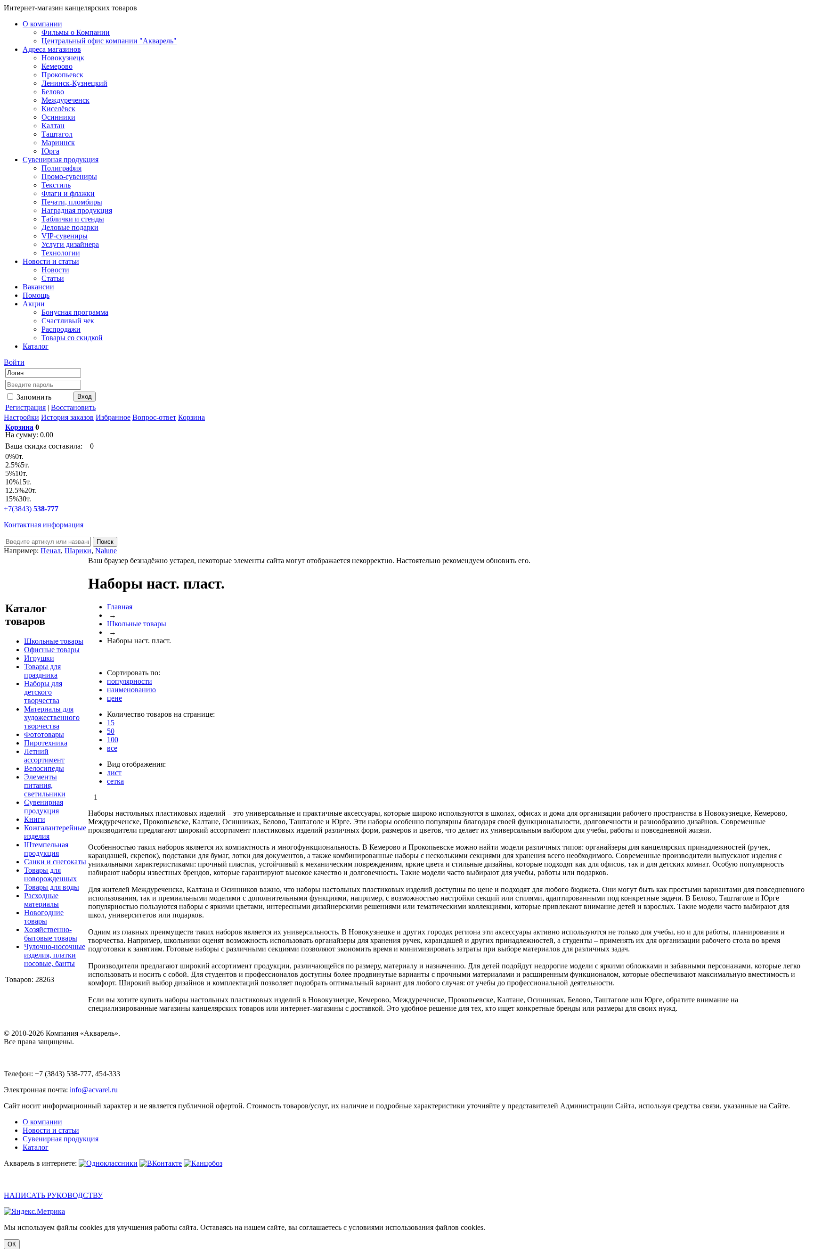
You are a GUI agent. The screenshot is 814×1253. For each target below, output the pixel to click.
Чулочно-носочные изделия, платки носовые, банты (54, 954)
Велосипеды (44, 768)
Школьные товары (53, 641)
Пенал (51, 551)
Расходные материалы (41, 900)
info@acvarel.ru (94, 1090)
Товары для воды (51, 887)
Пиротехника (45, 743)
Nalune (106, 551)
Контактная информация (43, 525)
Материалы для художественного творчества (52, 717)
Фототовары (44, 734)
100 (112, 740)
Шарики (78, 551)
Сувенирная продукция (43, 806)
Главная (119, 607)
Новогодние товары (44, 917)
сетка (115, 781)
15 (110, 723)
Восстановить (73, 407)
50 (110, 731)
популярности (129, 681)
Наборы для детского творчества (43, 692)
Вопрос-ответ (154, 417)
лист (114, 773)
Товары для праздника (42, 671)
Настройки (21, 417)
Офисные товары (52, 650)
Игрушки (39, 658)
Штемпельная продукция (46, 849)
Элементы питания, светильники (44, 785)
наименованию (131, 690)
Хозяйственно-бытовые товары (50, 933)
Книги (34, 819)
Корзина (191, 417)
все (112, 748)
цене (114, 698)
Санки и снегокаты (55, 862)
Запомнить (33, 397)
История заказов (67, 417)
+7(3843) (31, 509)
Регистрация (25, 407)
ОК (12, 1244)
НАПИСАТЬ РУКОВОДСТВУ (53, 1195)
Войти (14, 362)
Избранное (113, 417)
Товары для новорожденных (50, 874)
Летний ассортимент (44, 755)
